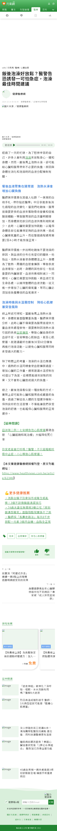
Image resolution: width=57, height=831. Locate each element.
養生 (13, 9)
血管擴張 (22, 332)
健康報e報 (13, 802)
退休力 (18, 820)
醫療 (35, 9)
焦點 (4, 9)
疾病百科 (46, 815)
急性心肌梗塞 (37, 430)
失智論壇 (24, 9)
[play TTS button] (14, 145)
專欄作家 (38, 820)
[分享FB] (7, 15)
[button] (53, 9)
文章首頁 (27, 820)
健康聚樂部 (24, 815)
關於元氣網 (12, 815)
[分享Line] (21, 15)
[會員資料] (49, 4)
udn (4, 67)
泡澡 (28, 157)
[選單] (53, 4)
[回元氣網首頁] (11, 3)
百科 (44, 9)
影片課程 (8, 646)
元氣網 (10, 67)
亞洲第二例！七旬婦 (15, 430)
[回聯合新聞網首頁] (4, 4)
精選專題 (36, 815)
